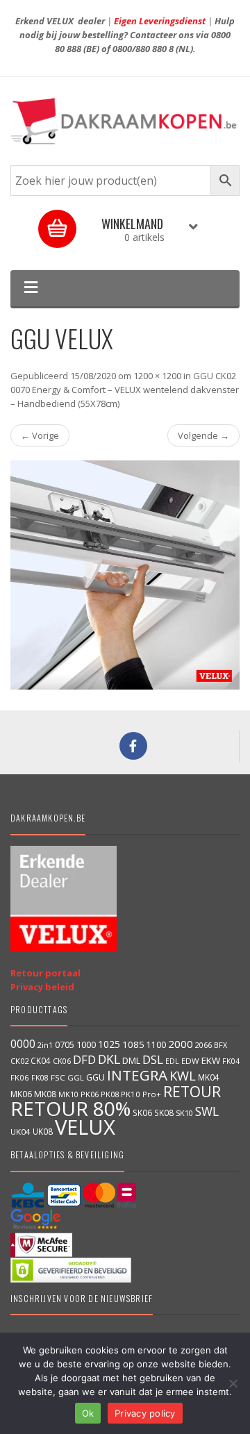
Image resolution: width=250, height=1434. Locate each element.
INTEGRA (137, 1075)
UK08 (43, 1131)
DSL (152, 1059)
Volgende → (203, 435)
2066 (203, 1045)
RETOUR (192, 1091)
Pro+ (151, 1094)
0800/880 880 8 (143, 48)
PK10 (130, 1094)
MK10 (68, 1094)
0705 (64, 1045)
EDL (172, 1061)
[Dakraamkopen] (125, 121)
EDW (190, 1061)
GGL (75, 1077)
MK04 (208, 1077)
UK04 (20, 1131)
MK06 (21, 1094)
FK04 (231, 1061)
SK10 (184, 1113)
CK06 (62, 1061)
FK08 (40, 1077)
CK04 (41, 1060)
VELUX (85, 1127)
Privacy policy (145, 1413)
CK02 (19, 1061)
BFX (220, 1045)
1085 (133, 1044)
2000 (180, 1044)
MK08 (45, 1094)
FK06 (19, 1077)
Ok (88, 1413)
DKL (109, 1059)
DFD (84, 1059)
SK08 (164, 1112)
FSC (58, 1077)
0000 (22, 1043)
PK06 (90, 1094)
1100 (156, 1045)
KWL (182, 1075)
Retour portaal (45, 973)
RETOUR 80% (70, 1108)
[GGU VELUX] (125, 575)
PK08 (110, 1094)
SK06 (142, 1112)
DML (131, 1060)
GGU (95, 1077)
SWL (207, 1111)
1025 (109, 1044)
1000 (86, 1044)
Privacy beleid (42, 987)
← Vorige (40, 435)
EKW (210, 1060)
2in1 (45, 1045)
